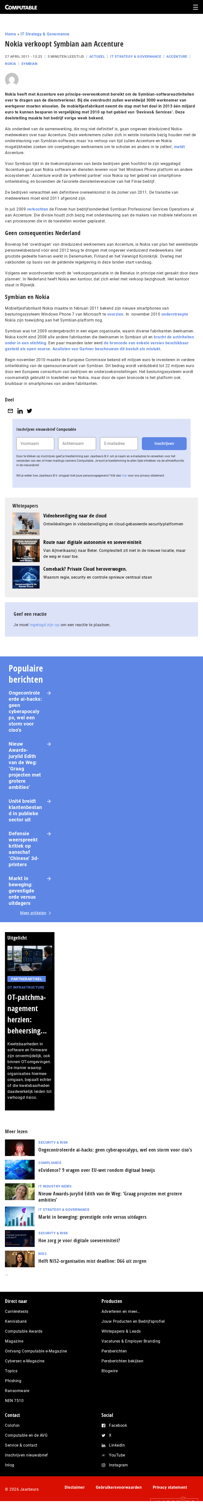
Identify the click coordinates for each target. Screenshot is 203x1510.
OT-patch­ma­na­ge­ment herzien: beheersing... (27, 1014)
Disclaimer (75, 1487)
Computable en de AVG (26, 1435)
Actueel (97, 56)
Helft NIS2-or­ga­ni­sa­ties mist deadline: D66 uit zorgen (92, 1261)
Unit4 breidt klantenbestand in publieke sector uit (25, 810)
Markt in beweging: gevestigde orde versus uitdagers (22, 890)
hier (124, 475)
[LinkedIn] (20, 411)
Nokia (10, 64)
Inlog (9, 1465)
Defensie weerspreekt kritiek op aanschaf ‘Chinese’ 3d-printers (24, 849)
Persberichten (114, 1351)
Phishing (13, 1380)
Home (10, 34)
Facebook (118, 1425)
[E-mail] (10, 411)
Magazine (14, 1341)
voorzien (115, 314)
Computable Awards (24, 1331)
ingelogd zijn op (44, 624)
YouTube (117, 1455)
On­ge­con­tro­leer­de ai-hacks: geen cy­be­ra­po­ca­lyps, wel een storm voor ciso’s (115, 1149)
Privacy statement (170, 1487)
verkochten (37, 209)
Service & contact (21, 1445)
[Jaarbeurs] (171, 1503)
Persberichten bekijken (122, 1361)
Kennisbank (16, 1321)
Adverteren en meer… (121, 1311)
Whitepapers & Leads (121, 1331)
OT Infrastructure (26, 987)
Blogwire (110, 1371)
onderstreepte (174, 314)
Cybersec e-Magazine (25, 1361)
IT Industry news (55, 1186)
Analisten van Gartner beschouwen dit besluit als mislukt (106, 349)
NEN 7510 (14, 1400)
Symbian (29, 64)
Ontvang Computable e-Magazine (36, 1351)
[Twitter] (29, 411)
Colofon (12, 1425)
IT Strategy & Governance (45, 34)
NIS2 (42, 1254)
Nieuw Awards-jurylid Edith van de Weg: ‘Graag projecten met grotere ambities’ (25, 765)
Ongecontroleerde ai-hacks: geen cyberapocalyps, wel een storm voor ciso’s (25, 711)
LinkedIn (117, 1445)
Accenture (176, 56)
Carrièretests (16, 1311)
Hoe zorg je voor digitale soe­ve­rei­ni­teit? (79, 1240)
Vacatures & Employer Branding (131, 1341)
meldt (179, 146)
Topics (11, 1371)
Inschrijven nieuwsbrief (26, 1455)
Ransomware (17, 1390)
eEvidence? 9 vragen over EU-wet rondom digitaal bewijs (96, 1170)
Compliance (49, 1163)
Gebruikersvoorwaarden (119, 1487)
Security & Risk (53, 1142)
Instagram (118, 1465)
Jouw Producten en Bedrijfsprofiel (133, 1321)
